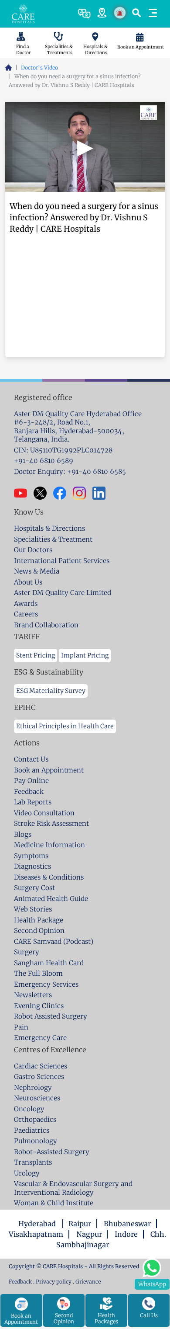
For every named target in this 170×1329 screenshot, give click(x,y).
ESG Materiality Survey (50, 691)
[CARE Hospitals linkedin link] (102, 493)
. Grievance (87, 1281)
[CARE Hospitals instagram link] (82, 493)
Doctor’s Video (39, 67)
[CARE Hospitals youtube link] (24, 493)
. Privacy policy (52, 1281)
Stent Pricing (35, 655)
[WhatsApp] (152, 1267)
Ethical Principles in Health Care (65, 726)
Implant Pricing (85, 655)
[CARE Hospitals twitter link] (43, 493)
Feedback (21, 1281)
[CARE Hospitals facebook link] (63, 493)
